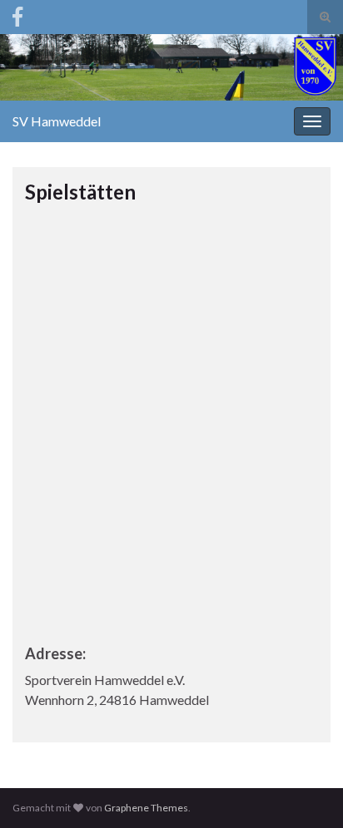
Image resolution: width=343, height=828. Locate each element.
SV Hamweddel (56, 121)
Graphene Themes (146, 807)
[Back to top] (305, 790)
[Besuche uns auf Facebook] (17, 14)
